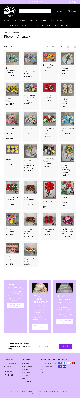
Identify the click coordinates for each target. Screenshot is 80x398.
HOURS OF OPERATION (36, 1)
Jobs (23, 378)
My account (26, 381)
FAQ (41, 369)
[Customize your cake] (64, 287)
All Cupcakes (27, 366)
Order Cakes (20, 20)
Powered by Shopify (39, 394)
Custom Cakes (11, 26)
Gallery (64, 26)
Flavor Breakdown (47, 366)
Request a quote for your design (15, 305)
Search (42, 372)
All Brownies (26, 372)
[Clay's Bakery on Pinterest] (12, 375)
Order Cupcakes (39, 20)
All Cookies (26, 369)
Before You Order (46, 26)
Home (6, 20)
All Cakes (25, 363)
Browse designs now (65, 321)
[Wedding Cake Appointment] (40, 287)
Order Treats (58, 20)
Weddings (27, 26)
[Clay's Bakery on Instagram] (5, 375)
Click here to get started (40, 327)
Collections (15, 32)
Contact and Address (48, 363)
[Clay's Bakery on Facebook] (8, 375)
